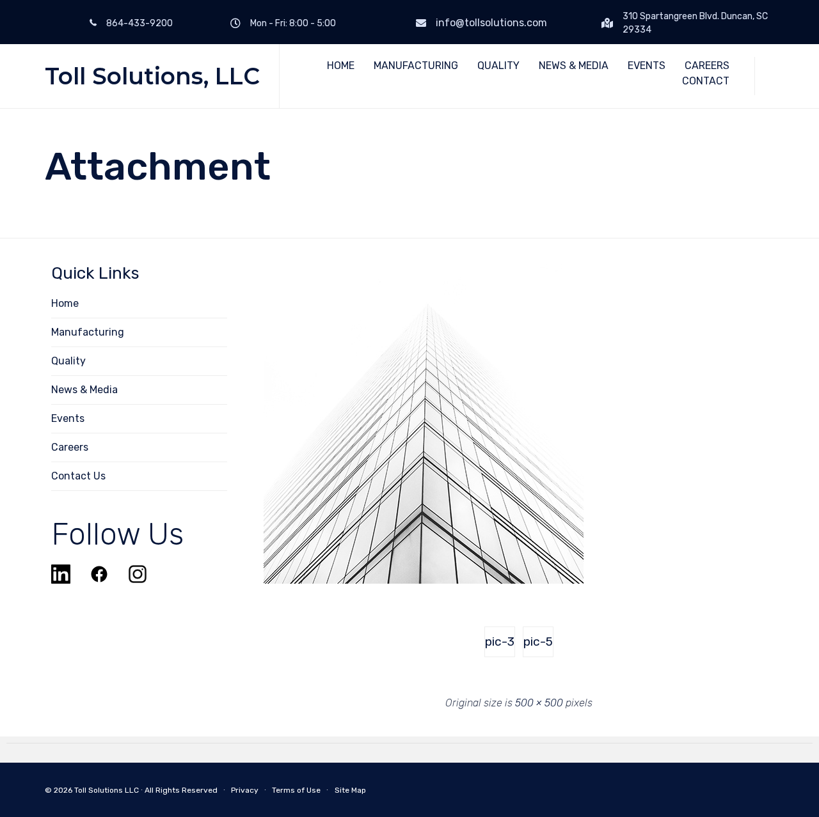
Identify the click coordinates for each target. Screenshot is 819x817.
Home (65, 303)
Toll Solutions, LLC (152, 76)
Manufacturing (87, 332)
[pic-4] (424, 580)
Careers (69, 447)
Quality (68, 361)
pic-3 (499, 641)
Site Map (350, 790)
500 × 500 (539, 703)
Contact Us (78, 476)
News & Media (84, 390)
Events (67, 418)
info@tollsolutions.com (491, 23)
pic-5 (538, 641)
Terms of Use (296, 790)
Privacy (244, 790)
